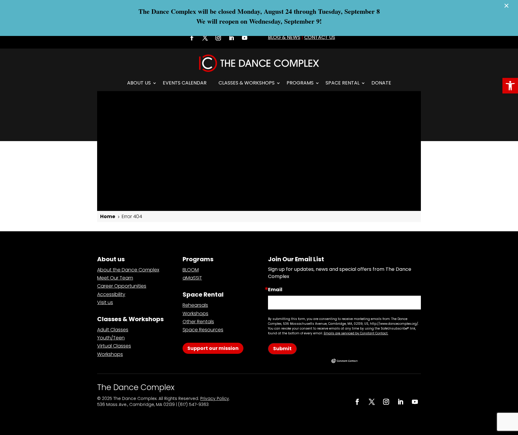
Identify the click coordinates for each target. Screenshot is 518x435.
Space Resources (203, 329)
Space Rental (342, 82)
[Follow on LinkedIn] (231, 37)
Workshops (110, 354)
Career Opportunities (121, 286)
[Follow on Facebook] (191, 37)
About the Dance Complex (128, 269)
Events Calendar (185, 82)
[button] (510, 85)
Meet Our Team (115, 277)
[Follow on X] (205, 37)
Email (275, 289)
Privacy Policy (214, 398)
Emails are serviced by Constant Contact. (356, 333)
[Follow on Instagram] (218, 37)
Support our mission (213, 348)
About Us (139, 82)
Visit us (105, 302)
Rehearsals (195, 305)
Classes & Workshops (247, 82)
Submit (282, 348)
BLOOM (191, 269)
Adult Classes (112, 329)
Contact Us (319, 37)
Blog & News (284, 37)
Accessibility (111, 294)
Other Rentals (198, 321)
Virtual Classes (114, 345)
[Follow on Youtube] (244, 37)
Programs (300, 82)
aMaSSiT (192, 277)
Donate (381, 82)
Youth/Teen (111, 337)
